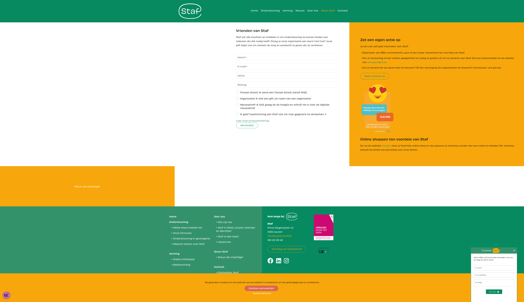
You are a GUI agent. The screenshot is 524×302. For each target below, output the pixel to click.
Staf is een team (228, 236)
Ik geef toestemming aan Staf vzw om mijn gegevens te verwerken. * (283, 114)
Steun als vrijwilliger (230, 257)
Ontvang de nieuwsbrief (287, 248)
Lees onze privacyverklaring (252, 120)
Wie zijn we (225, 222)
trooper (386, 145)
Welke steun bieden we (187, 227)
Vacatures (224, 241)
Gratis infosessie (184, 259)
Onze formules (182, 232)
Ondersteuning (270, 10)
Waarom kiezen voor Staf (189, 243)
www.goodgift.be (377, 62)
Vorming (287, 10)
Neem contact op (374, 75)
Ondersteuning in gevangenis (191, 238)
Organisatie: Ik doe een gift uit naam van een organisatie (275, 98)
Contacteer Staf (228, 272)
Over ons (312, 10)
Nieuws (300, 10)
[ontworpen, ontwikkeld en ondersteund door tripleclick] (6, 295)
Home (254, 10)
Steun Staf (328, 10)
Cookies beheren (262, 293)
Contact (343, 10)
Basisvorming (181, 264)
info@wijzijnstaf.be (279, 235)
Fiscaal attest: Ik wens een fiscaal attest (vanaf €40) (273, 92)
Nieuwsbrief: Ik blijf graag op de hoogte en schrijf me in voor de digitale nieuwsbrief (284, 106)
